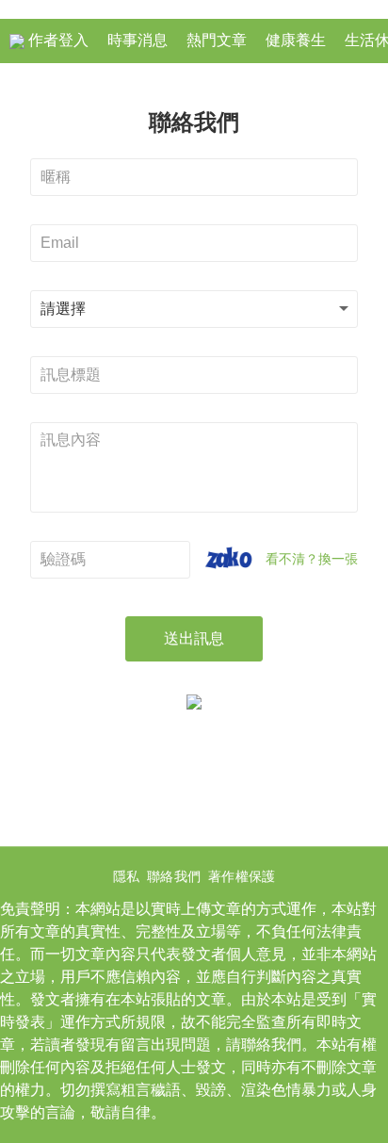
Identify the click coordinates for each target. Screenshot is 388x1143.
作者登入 (56, 40)
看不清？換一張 (312, 558)
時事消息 (137, 40)
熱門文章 (216, 40)
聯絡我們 (174, 876)
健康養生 (296, 40)
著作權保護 (241, 876)
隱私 (126, 876)
